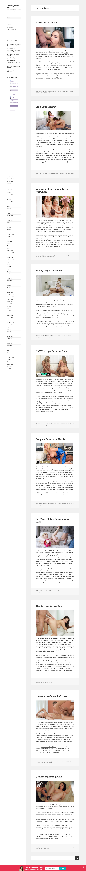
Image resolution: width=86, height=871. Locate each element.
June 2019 (9, 308)
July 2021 (9, 264)
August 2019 (9, 303)
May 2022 (9, 245)
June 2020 (9, 285)
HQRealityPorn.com (11, 29)
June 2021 (9, 266)
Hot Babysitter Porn (11, 179)
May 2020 (9, 287)
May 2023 (9, 225)
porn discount (41, 92)
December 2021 (10, 252)
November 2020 (10, 276)
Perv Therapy (70, 423)
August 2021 (9, 262)
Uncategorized (10, 181)
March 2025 (9, 199)
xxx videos (47, 92)
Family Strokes (62, 590)
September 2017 (10, 343)
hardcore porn (39, 175)
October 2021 (10, 257)
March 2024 (9, 211)
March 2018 (9, 334)
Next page (77, 858)
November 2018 (10, 322)
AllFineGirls (62, 761)
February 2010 (10, 364)
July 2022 (9, 243)
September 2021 (10, 259)
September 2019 (10, 301)
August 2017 (9, 345)
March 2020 (9, 290)
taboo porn (42, 592)
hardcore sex (69, 590)
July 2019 (9, 306)
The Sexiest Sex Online (49, 606)
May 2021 (9, 269)
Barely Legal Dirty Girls (49, 270)
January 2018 (10, 336)
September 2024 (10, 204)
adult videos (62, 173)
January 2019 (10, 317)
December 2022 (10, 234)
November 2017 (10, 338)
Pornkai (8, 31)
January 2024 (10, 215)
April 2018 (9, 331)
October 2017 (10, 341)
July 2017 (9, 348)
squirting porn (45, 848)
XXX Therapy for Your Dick (51, 351)
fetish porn (70, 847)
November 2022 (10, 236)
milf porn (38, 505)
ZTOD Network (50, 682)
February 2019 (10, 315)
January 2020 (10, 292)
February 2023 (10, 232)
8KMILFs (59, 91)
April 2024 (9, 208)
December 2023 (10, 218)
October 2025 (10, 194)
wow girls (47, 256)
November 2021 (10, 255)
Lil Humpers (71, 503)
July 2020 (9, 283)
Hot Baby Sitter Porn (13, 7)
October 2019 (10, 299)
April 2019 (9, 310)
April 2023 (9, 227)
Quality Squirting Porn (49, 776)
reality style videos (46, 425)
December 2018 (10, 320)
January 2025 (10, 201)
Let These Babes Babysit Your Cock (52, 520)
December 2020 (10, 273)
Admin (45, 91)
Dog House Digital (69, 173)
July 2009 (9, 368)
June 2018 (9, 329)
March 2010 (9, 361)
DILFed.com (64, 335)
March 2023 (9, 229)
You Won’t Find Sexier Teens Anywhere (52, 190)
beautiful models (69, 761)
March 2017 (9, 355)
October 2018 (10, 324)
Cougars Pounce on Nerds (50, 439)
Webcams (9, 183)
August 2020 (9, 280)
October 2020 (10, 278)
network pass (71, 681)
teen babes (42, 256)
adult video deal (65, 91)
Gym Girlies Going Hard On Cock (14, 58)
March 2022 (9, 248)
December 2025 (10, 192)
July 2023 (9, 222)
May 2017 (9, 350)
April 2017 (9, 352)
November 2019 (10, 297)
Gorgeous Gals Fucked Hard (52, 696)
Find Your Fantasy (11, 60)
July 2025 (9, 197)
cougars (59, 503)
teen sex (48, 337)
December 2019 (10, 294)
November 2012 (10, 359)
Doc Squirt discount (63, 847)
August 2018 (9, 327)
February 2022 (10, 250)
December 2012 (10, 357)
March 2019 (9, 313)
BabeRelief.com (10, 27)
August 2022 (9, 241)
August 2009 (9, 366)
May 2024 (9, 206)
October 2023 (10, 220)
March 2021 (9, 271)
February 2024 (10, 213)
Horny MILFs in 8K (11, 48)
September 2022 (10, 238)
